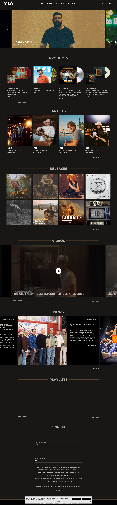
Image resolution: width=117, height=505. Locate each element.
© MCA (40, 503)
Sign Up (74, 3)
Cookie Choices (74, 503)
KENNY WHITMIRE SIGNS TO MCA (82, 325)
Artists (43, 3)
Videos (57, 3)
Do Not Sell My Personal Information (61, 481)
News (62, 3)
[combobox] (37, 461)
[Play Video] (58, 271)
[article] (58, 271)
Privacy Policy (76, 486)
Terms (68, 486)
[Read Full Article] (42, 340)
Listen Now (18, 186)
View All (95, 158)
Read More (9, 351)
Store (68, 3)
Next (109, 29)
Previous (8, 29)
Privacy (49, 503)
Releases (50, 3)
